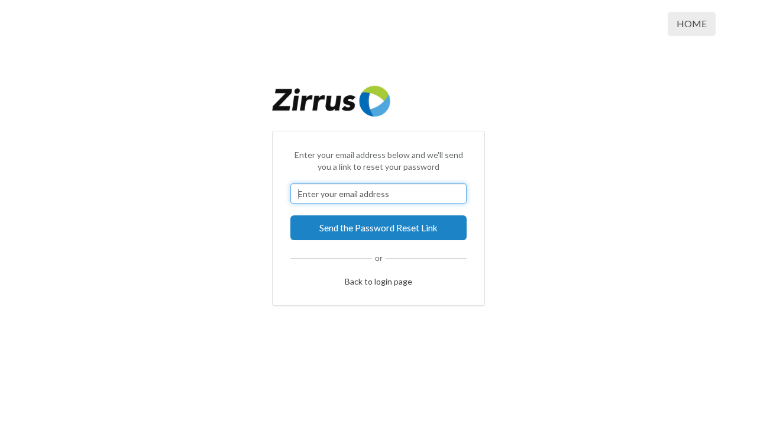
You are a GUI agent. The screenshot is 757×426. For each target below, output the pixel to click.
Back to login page (378, 281)
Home (692, 23)
